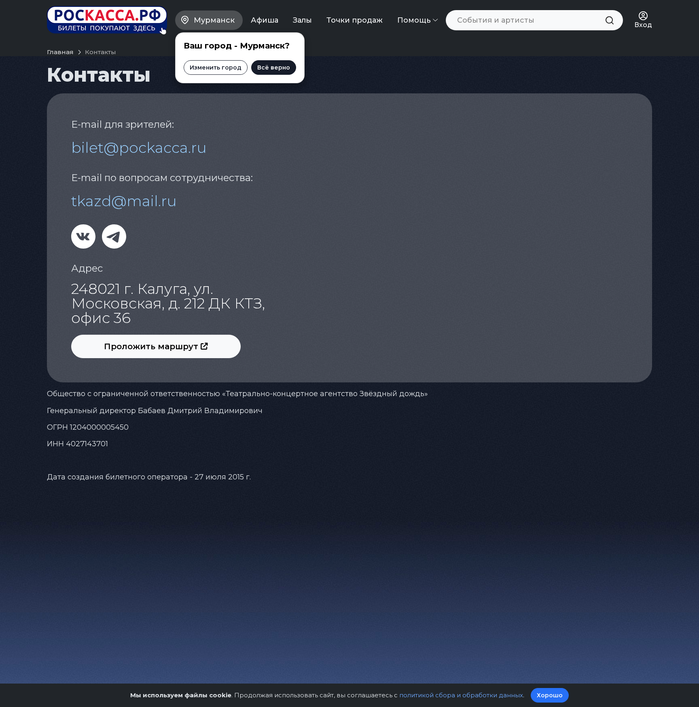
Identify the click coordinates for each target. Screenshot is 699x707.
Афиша (264, 20)
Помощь (415, 20)
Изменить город (215, 67)
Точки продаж (354, 20)
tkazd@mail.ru (124, 201)
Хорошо (550, 695)
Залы (302, 20)
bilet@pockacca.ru (139, 147)
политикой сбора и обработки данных (461, 695)
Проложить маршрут (152, 346)
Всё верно (273, 67)
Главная (60, 52)
